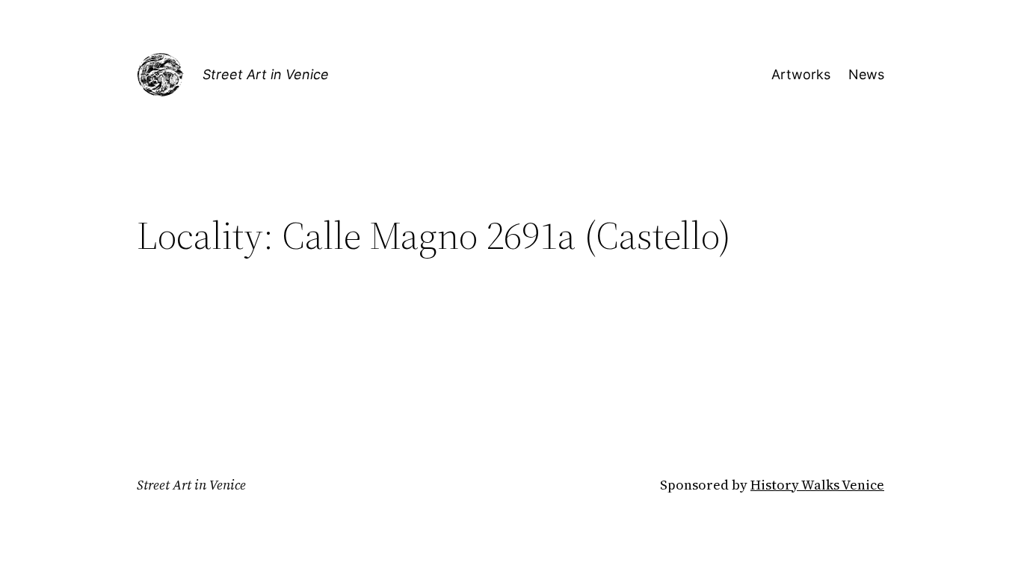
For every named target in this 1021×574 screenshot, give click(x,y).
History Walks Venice (817, 484)
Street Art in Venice (266, 74)
